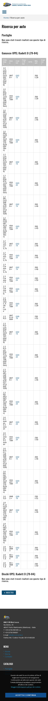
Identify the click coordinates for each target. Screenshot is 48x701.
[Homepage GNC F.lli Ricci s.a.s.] (17, 4)
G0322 (17, 98)
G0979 (17, 317)
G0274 (17, 119)
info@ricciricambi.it (16, 635)
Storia (7, 654)
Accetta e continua (25, 695)
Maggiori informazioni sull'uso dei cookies (26, 687)
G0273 (17, 76)
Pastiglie (8, 668)
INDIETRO (9, 592)
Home (6, 17)
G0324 (17, 279)
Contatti (8, 656)
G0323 (17, 141)
